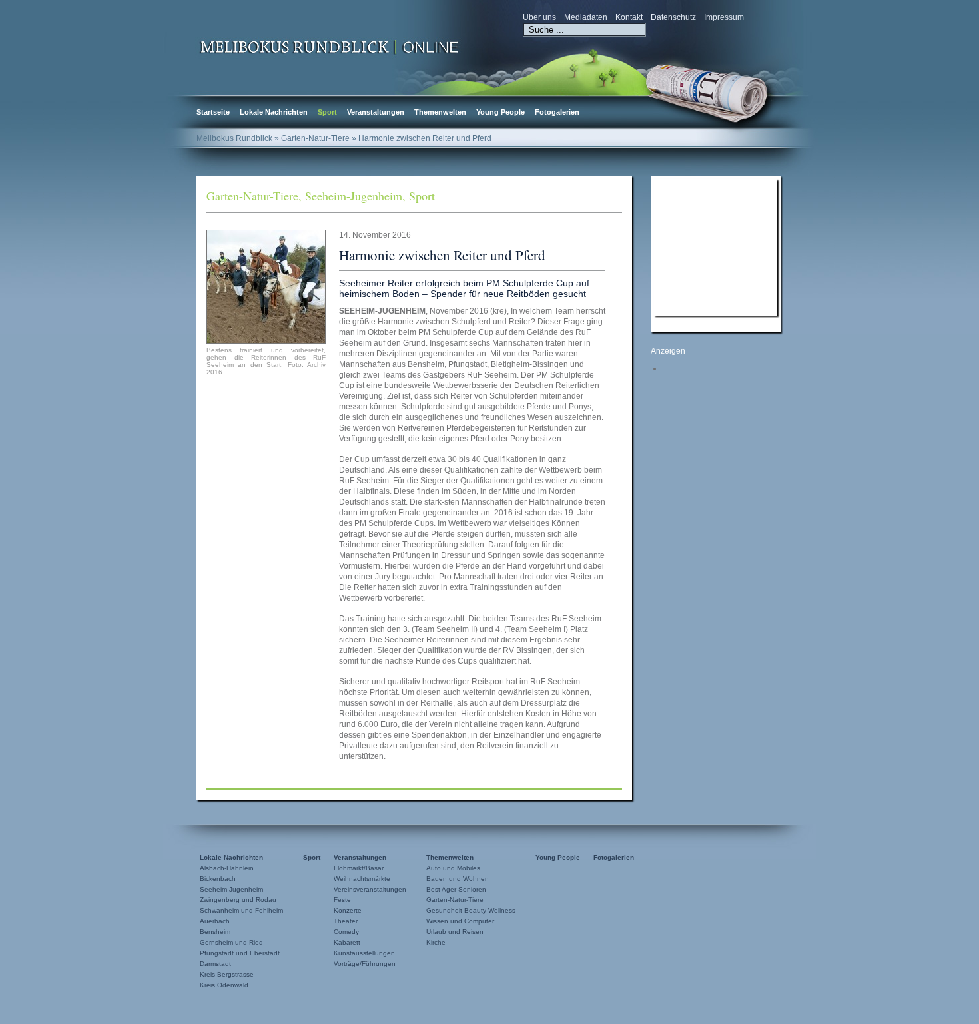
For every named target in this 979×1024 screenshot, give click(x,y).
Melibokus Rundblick (234, 138)
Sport (327, 112)
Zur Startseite (330, 46)
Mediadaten (585, 17)
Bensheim (215, 931)
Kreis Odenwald (224, 985)
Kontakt (629, 17)
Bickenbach (218, 878)
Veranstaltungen (375, 112)
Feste (342, 899)
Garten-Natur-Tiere (252, 196)
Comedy (346, 931)
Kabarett (347, 942)
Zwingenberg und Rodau (238, 899)
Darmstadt (215, 963)
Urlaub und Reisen (455, 931)
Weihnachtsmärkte (362, 878)
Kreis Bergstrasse (227, 974)
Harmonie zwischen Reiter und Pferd (442, 255)
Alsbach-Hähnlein (227, 868)
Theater (346, 921)
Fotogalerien (557, 112)
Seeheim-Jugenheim (353, 196)
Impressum (724, 17)
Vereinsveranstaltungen (370, 889)
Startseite (213, 112)
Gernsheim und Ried (231, 942)
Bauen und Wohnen (457, 878)
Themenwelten (440, 112)
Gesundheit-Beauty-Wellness (470, 910)
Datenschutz (673, 17)
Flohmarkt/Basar (359, 868)
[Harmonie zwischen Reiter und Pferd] (266, 287)
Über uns (539, 17)
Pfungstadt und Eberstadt (240, 953)
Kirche (436, 942)
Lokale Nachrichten (274, 112)
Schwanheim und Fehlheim (241, 910)
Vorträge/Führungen (365, 963)
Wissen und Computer (460, 921)
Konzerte (348, 910)
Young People (500, 112)
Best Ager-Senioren (456, 889)
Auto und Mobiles (453, 868)
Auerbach (215, 921)
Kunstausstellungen (364, 953)
